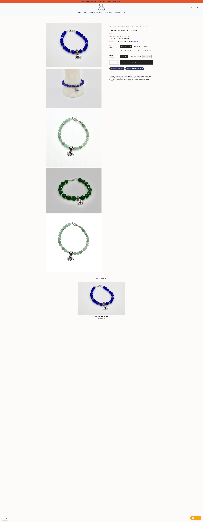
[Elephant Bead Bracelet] (101, 298)
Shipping (112, 38)
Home (110, 26)
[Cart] (198, 7)
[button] (85, 13)
